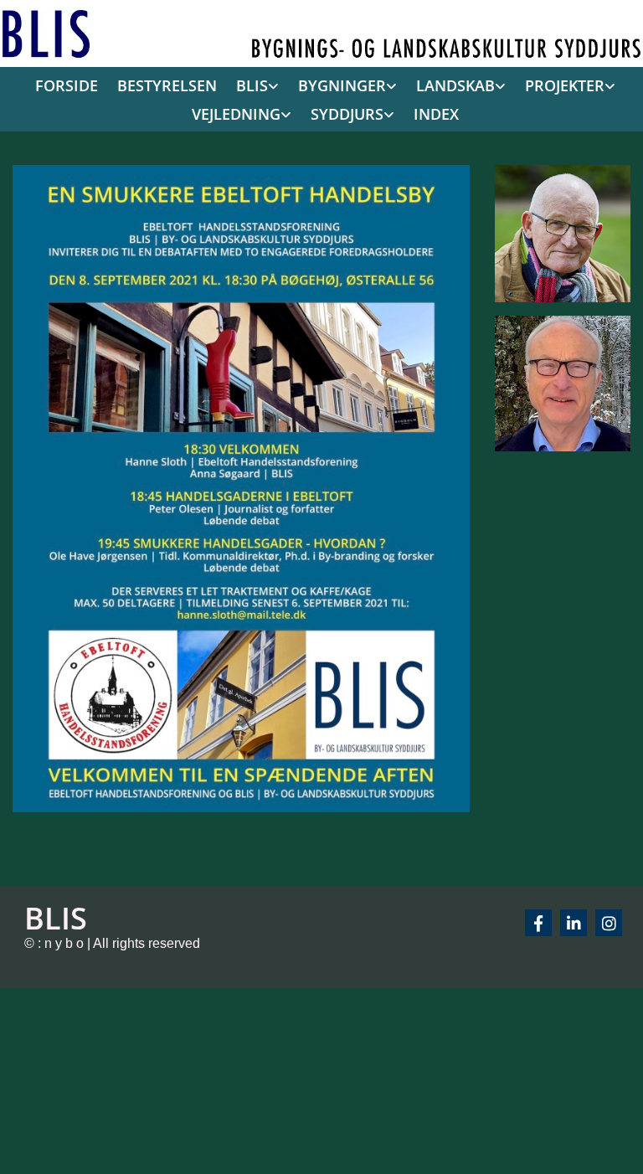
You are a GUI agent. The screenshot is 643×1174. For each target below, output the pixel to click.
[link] (254, 86)
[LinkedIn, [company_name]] (573, 922)
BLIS (252, 85)
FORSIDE (66, 85)
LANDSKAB (455, 85)
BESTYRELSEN (167, 85)
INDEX (436, 114)
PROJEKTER (564, 85)
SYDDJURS (347, 114)
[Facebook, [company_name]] (538, 922)
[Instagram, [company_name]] (608, 922)
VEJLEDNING (236, 114)
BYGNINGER (342, 85)
